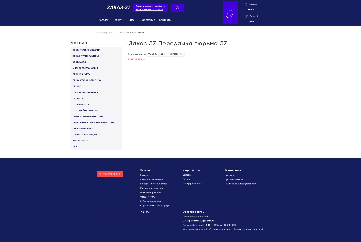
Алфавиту (152, 53)
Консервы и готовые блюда (153, 183)
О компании (233, 170)
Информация (147, 20)
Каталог (103, 20)
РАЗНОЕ (77, 86)
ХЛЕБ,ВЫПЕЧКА (80, 140)
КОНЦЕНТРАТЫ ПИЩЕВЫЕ (86, 55)
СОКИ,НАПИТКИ (81, 104)
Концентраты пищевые (151, 188)
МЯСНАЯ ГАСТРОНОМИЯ (85, 68)
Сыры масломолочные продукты (156, 205)
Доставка (187, 174)
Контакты (165, 20)
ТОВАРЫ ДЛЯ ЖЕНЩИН (85, 134)
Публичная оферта (234, 179)
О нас (130, 20)
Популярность (176, 53)
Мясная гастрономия (150, 192)
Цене (162, 53)
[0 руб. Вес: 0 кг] (230, 10)
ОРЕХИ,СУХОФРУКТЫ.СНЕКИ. (87, 80)
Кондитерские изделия (151, 179)
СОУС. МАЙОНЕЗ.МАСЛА (85, 110)
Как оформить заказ (192, 183)
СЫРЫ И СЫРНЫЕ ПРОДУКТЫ (88, 116)
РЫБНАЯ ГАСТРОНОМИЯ (85, 92)
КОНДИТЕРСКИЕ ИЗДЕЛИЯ (86, 49)
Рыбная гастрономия (150, 201)
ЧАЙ (75, 146)
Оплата (186, 179)
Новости (118, 20)
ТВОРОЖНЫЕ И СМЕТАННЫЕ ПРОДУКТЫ (93, 122)
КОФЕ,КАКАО (79, 61)
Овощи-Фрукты (147, 196)
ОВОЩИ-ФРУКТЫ (81, 74)
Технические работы (83, 128)
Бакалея (144, 175)
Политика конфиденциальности (240, 183)
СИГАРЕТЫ (78, 98)
